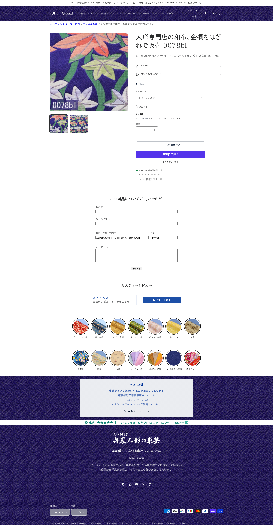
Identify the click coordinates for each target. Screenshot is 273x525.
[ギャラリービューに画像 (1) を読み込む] (59, 124)
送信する (136, 268)
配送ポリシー (157, 523)
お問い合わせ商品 (105, 233)
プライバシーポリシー (114, 523)
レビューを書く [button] (162, 300)
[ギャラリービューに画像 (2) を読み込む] (79, 124)
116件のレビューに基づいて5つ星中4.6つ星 (144, 422)
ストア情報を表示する (150, 179)
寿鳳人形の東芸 (63, 523)
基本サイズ (141, 91)
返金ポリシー (96, 523)
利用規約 (182, 523)
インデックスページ (61, 24)
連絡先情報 (170, 523)
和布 (78, 24)
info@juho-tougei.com (143, 450)
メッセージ (102, 247)
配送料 (145, 118)
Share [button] (142, 84)
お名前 (99, 207)
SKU (153, 233)
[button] (89, 13)
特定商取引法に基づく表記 (137, 523)
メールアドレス (104, 218)
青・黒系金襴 (90, 24)
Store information (135, 411)
